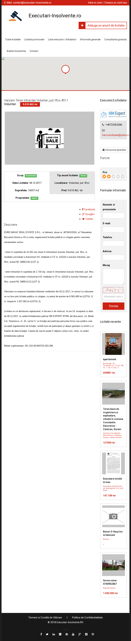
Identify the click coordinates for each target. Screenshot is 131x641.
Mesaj (106, 265)
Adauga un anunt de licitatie (106, 25)
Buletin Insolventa (16, 51)
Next (89, 155)
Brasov (106, 539)
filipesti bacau (109, 588)
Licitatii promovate (34, 39)
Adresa (107, 251)
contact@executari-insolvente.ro (32, 2)
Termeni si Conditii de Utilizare (45, 617)
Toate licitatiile (13, 39)
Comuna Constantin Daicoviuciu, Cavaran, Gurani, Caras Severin (112, 435)
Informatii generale (90, 39)
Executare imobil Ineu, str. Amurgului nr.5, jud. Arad (113, 488)
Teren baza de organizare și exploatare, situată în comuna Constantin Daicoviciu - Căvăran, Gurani (113, 419)
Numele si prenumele (109, 207)
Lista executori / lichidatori (62, 39)
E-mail (106, 223)
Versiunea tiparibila (115, 150)
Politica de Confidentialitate (87, 617)
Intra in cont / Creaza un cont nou (107, 3)
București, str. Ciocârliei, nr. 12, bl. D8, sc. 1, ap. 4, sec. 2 (113, 365)
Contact (34, 51)
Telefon (107, 237)
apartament (109, 359)
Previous (9, 155)
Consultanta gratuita (115, 39)
